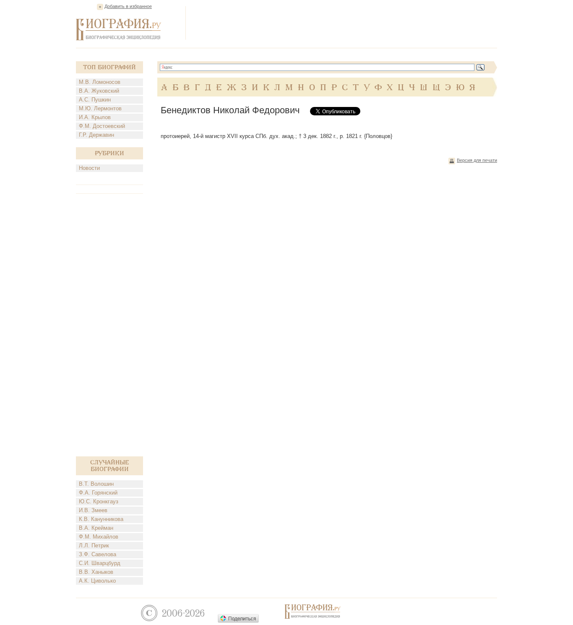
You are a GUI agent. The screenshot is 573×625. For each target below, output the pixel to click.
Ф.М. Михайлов (98, 537)
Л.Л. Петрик (94, 545)
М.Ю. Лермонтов (100, 108)
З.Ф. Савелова (97, 554)
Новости (89, 168)
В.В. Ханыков (96, 572)
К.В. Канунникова (101, 519)
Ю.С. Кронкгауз (98, 501)
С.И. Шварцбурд (99, 563)
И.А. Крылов (95, 117)
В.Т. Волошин (96, 484)
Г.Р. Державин (96, 135)
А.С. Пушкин (95, 99)
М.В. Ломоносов (99, 82)
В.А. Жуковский (99, 91)
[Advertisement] (344, 23)
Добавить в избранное (128, 6)
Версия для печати (477, 160)
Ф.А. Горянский (98, 493)
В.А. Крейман (96, 528)
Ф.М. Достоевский (102, 126)
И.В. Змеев (93, 510)
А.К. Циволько (97, 581)
